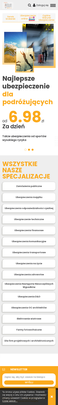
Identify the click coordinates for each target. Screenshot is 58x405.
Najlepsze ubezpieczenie (27, 90)
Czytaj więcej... (9, 401)
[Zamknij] (52, 396)
